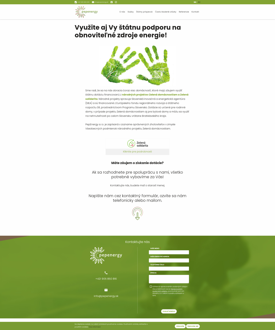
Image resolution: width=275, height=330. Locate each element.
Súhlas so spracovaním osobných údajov (169, 287)
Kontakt (195, 11)
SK (195, 2)
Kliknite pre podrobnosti (137, 151)
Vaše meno (154, 248)
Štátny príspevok (144, 11)
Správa (153, 273)
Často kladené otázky (165, 11)
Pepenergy (92, 12)
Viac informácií (95, 327)
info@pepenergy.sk (101, 2)
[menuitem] (92, 12)
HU (199, 2)
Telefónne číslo (157, 265)
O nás (122, 11)
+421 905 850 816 (83, 2)
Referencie (184, 11)
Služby (131, 11)
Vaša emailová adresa (159, 256)
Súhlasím (180, 326)
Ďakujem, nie (193, 326)
